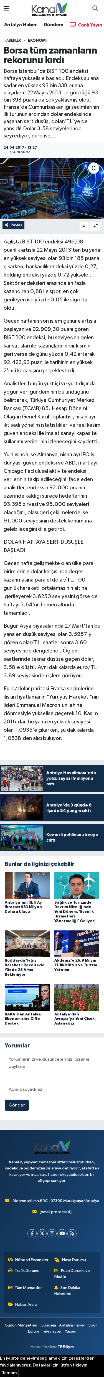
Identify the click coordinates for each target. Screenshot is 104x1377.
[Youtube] (62, 1233)
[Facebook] (32, 1233)
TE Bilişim (66, 1347)
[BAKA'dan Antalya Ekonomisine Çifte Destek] (27, 997)
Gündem (53, 24)
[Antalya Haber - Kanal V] (49, 8)
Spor (92, 1325)
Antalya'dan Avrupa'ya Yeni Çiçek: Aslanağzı (75, 1019)
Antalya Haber (20, 24)
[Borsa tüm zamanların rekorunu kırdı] (52, 188)
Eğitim (33, 1331)
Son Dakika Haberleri (67, 1291)
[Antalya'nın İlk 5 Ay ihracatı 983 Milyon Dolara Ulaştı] (27, 885)
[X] (42, 1233)
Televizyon (51, 1331)
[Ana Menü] (6, 9)
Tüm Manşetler (28, 1288)
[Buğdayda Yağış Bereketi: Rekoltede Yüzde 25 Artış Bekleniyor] (27, 943)
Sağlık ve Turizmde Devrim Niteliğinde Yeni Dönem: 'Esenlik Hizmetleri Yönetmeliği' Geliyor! (74, 912)
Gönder (17, 1105)
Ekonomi (37, 41)
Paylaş (16, 225)
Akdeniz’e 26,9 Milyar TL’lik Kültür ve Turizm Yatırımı (75, 965)
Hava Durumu (74, 1260)
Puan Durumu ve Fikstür (72, 1274)
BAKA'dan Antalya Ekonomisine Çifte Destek (23, 1019)
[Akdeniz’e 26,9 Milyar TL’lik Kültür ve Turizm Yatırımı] (76, 943)
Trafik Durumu (27, 1271)
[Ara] (95, 9)
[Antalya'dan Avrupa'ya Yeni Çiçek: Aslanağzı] (76, 997)
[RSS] (72, 1233)
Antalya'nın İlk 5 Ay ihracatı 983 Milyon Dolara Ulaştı (23, 907)
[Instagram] (52, 1233)
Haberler (12, 41)
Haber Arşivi (26, 1304)
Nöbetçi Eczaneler (32, 1260)
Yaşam (70, 1331)
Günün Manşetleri (21, 1325)
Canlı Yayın (89, 25)
